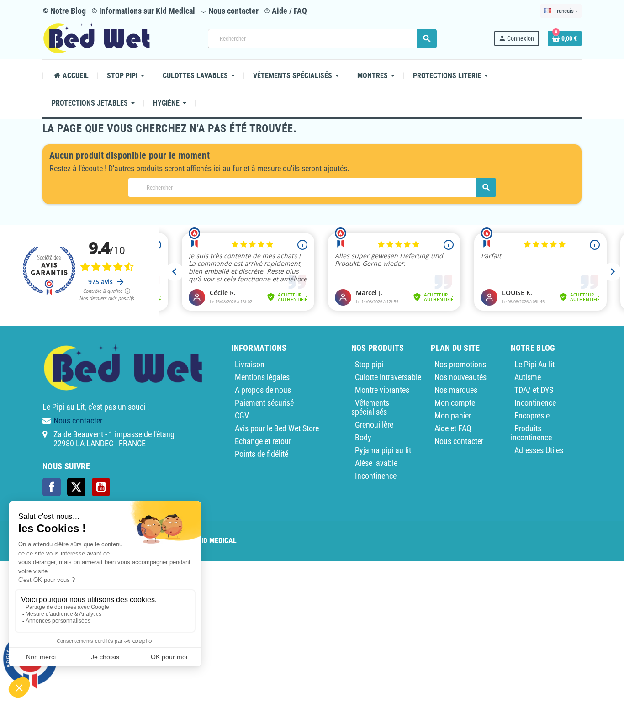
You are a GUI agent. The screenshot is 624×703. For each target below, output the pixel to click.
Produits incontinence (531, 432)
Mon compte (454, 402)
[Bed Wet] (96, 37)
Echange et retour (263, 441)
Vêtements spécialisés (370, 407)
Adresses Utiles (538, 450)
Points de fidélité (261, 454)
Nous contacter (232, 11)
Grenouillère (374, 424)
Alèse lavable (376, 463)
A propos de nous (263, 390)
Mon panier (452, 415)
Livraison (249, 364)
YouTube (101, 487)
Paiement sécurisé (264, 402)
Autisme (527, 377)
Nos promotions (460, 364)
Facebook (51, 487)
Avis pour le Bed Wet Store (277, 428)
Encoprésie (532, 415)
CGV (242, 415)
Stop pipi (369, 364)
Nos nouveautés (460, 377)
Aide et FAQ (452, 428)
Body (363, 437)
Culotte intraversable (388, 377)
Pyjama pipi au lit (383, 450)
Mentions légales (262, 377)
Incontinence (376, 476)
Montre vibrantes (382, 390)
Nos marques (455, 390)
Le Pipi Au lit (534, 364)
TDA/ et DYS (533, 390)
